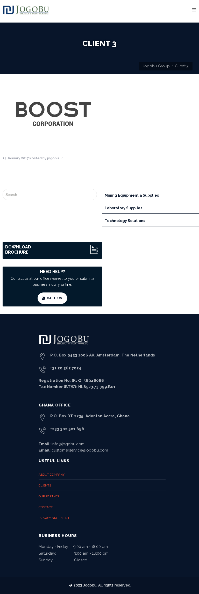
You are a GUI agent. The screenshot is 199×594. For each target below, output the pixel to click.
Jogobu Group (156, 66)
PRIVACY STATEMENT (54, 518)
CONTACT (46, 507)
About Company (52, 474)
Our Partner (49, 496)
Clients (45, 485)
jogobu (53, 158)
